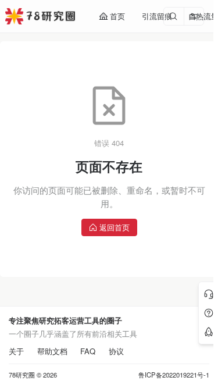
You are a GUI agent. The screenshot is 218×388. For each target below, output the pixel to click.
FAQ (87, 351)
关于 (16, 351)
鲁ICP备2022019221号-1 (173, 375)
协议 (116, 351)
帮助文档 (52, 351)
